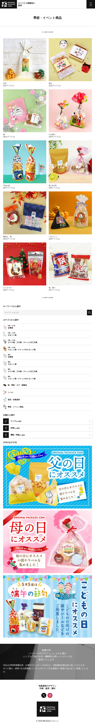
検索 (89, 312)
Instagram (50, 695)
